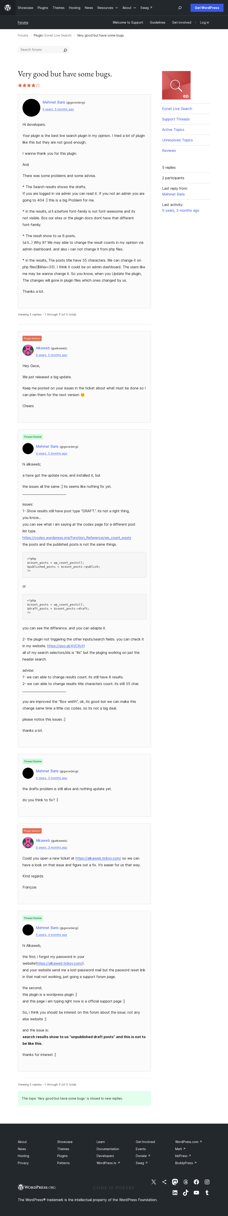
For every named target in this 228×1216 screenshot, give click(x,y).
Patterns (63, 1163)
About (22, 1142)
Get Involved (145, 1142)
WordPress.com (188, 1142)
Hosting (23, 1156)
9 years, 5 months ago (58, 109)
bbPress (183, 1156)
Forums (23, 22)
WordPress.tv (108, 1163)
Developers (105, 1156)
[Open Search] (180, 8)
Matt (180, 1149)
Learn (101, 1142)
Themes (63, 1149)
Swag (142, 1163)
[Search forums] (65, 49)
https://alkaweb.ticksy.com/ (98, 858)
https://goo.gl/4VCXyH (66, 646)
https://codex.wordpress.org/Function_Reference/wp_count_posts (76, 537)
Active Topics (173, 129)
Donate (143, 1156)
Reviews (169, 150)
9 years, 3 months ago (51, 778)
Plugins (62, 1156)
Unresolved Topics (177, 140)
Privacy (23, 1163)
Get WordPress (207, 8)
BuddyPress (186, 1163)
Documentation (108, 1149)
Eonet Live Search (58, 35)
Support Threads (176, 119)
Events (141, 1149)
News (22, 1149)
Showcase (65, 1142)
